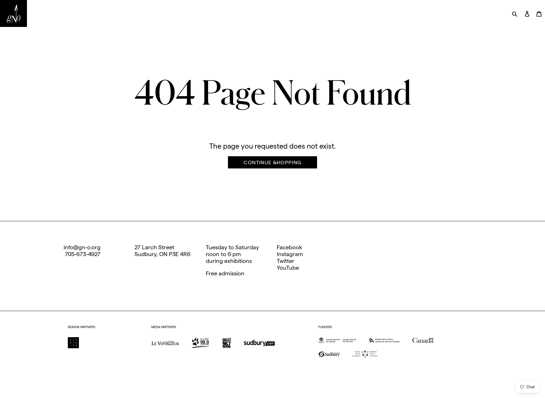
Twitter (285, 261)
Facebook (289, 247)
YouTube (288, 268)
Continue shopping (272, 162)
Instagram (290, 254)
